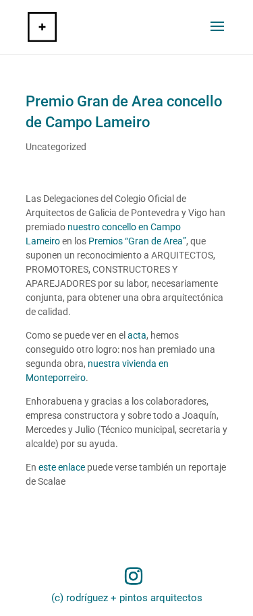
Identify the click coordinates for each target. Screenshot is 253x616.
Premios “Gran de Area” (137, 241)
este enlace (61, 467)
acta (137, 335)
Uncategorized (56, 146)
